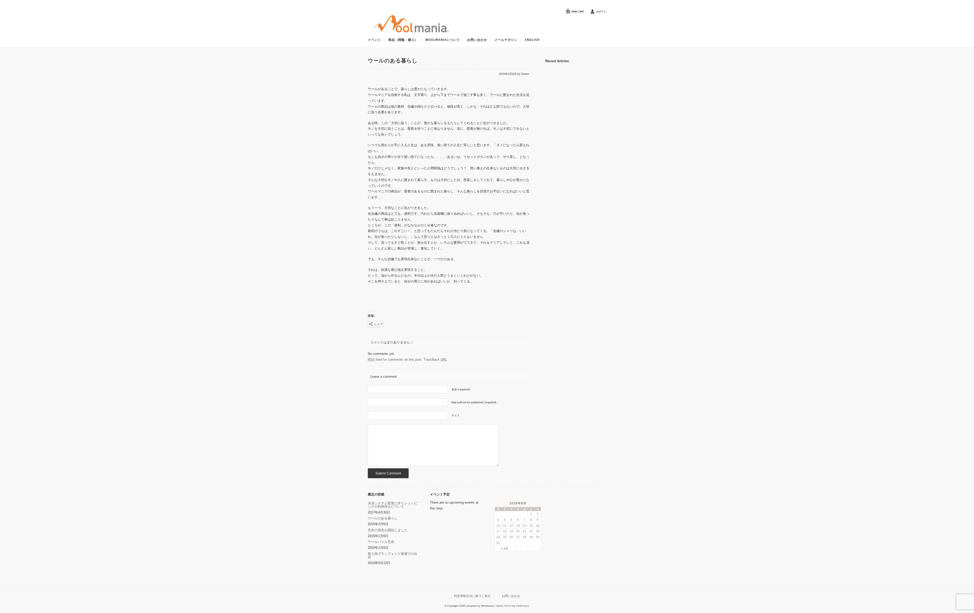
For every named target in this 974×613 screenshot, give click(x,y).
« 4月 (504, 548)
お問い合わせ (477, 40)
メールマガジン (505, 40)
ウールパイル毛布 (381, 542)
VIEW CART (575, 10)
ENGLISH (532, 40)
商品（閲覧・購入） (403, 40)
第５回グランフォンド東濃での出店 (392, 555)
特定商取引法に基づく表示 (472, 596)
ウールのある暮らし (382, 518)
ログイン (601, 11)
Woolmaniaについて (442, 40)
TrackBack (435, 359)
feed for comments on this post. (395, 359)
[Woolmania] (408, 32)
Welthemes (522, 605)
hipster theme (504, 605)
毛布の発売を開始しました (387, 530)
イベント (374, 40)
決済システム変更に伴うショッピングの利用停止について (392, 504)
